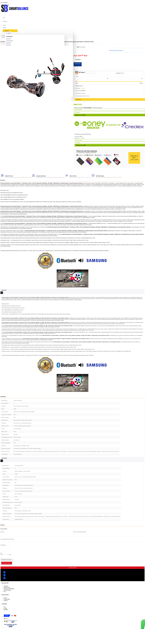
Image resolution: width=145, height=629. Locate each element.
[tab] (72, 291)
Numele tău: (2, 531)
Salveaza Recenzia (72, 567)
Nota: (1, 553)
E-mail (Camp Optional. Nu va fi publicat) (7, 539)
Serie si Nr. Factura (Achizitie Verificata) (79, 531)
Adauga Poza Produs (6, 563)
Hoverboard (9, 36)
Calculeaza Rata (78, 109)
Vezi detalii (77, 112)
